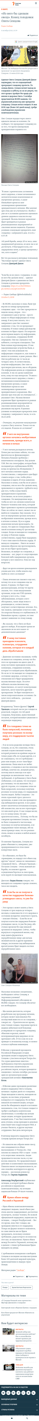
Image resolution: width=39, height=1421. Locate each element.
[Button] (32, 35)
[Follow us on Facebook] (13, 1393)
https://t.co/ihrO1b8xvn (21, 286)
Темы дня (19, 1365)
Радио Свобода (7, 26)
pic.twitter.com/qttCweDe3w (13, 289)
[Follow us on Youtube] (3, 1393)
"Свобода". (20, 1270)
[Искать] (27, 1418)
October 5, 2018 (7, 297)
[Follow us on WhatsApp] (23, 1393)
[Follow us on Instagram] (8, 1393)
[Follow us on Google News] (28, 1393)
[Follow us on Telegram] (18, 1393)
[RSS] (33, 1393)
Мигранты (19, 1329)
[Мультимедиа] (12, 1418)
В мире (4, 10)
